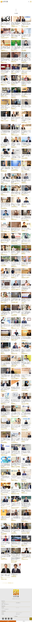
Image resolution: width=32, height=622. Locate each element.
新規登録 (3, 607)
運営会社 (3, 612)
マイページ (17, 607)
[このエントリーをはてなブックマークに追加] (8, 618)
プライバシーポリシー (19, 612)
